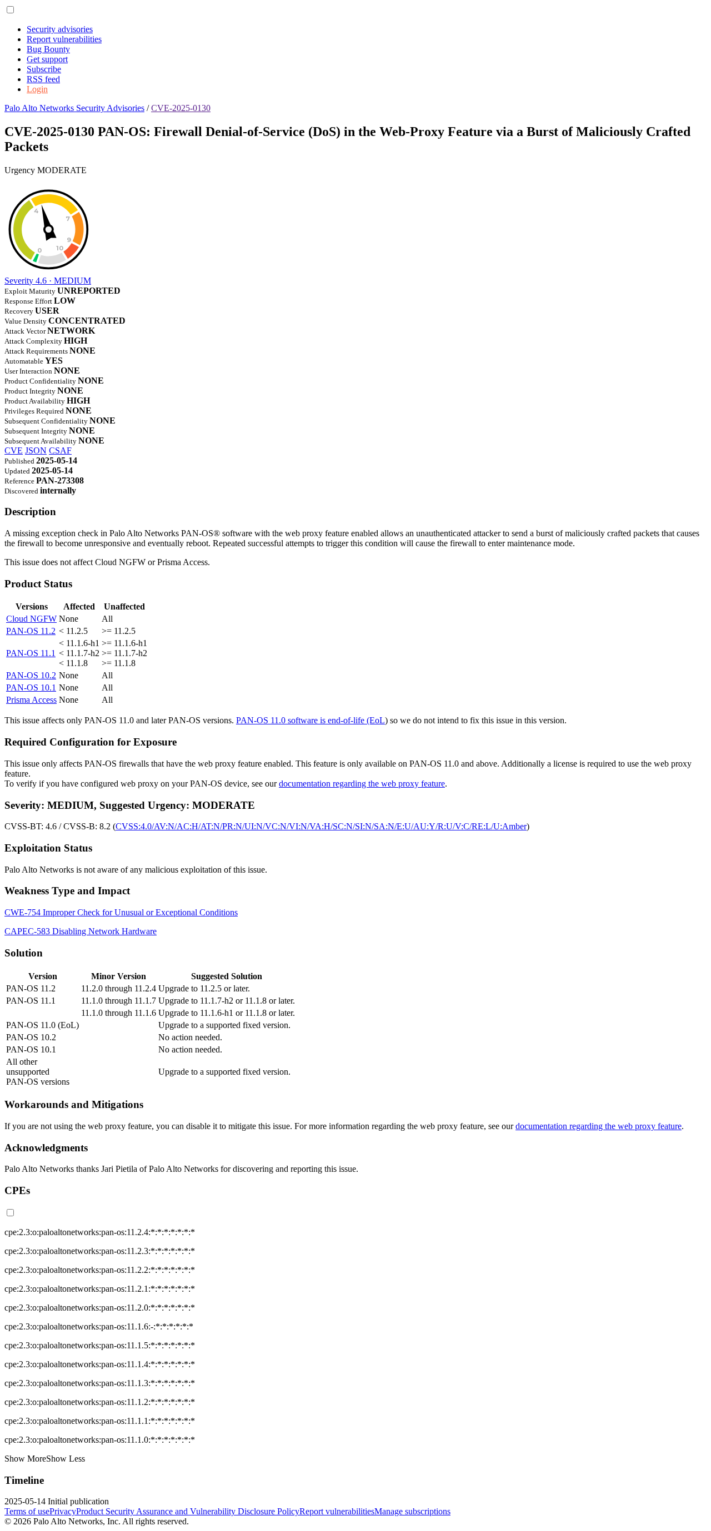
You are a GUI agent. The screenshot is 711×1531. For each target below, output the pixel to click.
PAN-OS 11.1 (31, 653)
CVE (13, 450)
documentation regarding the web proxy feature (362, 783)
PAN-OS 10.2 (31, 675)
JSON (36, 450)
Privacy (62, 1511)
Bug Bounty (48, 49)
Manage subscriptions (412, 1511)
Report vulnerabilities (64, 39)
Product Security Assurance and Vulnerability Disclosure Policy (187, 1511)
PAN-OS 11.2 (31, 631)
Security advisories (60, 29)
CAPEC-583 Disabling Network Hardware (80, 931)
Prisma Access (31, 699)
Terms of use (26, 1511)
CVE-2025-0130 (181, 108)
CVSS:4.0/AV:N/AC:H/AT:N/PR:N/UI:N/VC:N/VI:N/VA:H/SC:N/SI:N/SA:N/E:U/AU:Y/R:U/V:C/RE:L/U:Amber (321, 826)
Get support (47, 59)
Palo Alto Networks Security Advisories (74, 108)
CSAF (60, 450)
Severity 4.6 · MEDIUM (47, 280)
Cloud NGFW (31, 618)
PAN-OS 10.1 (31, 687)
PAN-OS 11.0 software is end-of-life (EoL (310, 720)
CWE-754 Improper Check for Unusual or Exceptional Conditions (121, 912)
